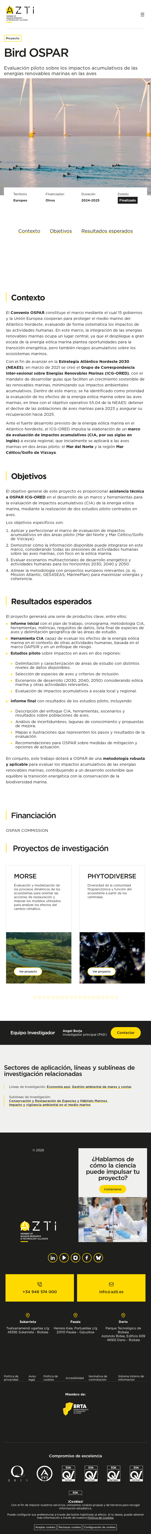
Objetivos (61, 231)
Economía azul (58, 1087)
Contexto (29, 231)
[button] (34, 997)
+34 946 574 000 (40, 1291)
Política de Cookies (100, 1517)
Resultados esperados (107, 231)
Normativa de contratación (98, 1378)
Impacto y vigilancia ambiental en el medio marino (50, 1105)
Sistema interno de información (131, 1378)
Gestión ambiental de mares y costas (101, 1087)
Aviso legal (32, 1378)
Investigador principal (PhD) (85, 1032)
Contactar (125, 1032)
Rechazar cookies (70, 1527)
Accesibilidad (74, 1378)
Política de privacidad (11, 1378)
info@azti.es (111, 1291)
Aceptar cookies (45, 1527)
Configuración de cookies (100, 1527)
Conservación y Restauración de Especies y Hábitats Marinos (58, 1101)
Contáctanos (113, 1189)
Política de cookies (50, 1378)
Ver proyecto (28, 971)
